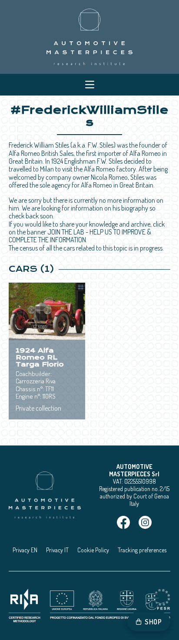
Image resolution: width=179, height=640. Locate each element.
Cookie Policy (93, 550)
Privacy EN (25, 550)
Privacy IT (57, 550)
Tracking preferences (142, 550)
